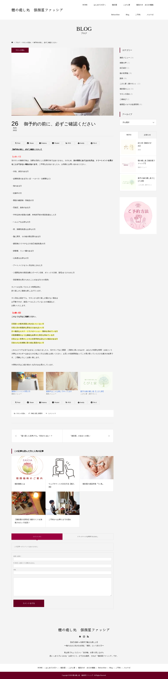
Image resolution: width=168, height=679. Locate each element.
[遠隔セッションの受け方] (27, 381)
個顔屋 (114, 5)
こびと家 (126, 5)
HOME (85, 5)
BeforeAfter (115, 15)
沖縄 (32, 413)
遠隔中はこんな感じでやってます (59, 391)
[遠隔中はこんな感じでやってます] (62, 381)
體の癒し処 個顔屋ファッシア (37, 9)
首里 (35, 413)
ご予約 (137, 15)
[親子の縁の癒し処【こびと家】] (96, 381)
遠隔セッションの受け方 (20, 391)
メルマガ (150, 15)
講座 (121, 78)
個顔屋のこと (125, 89)
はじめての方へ (100, 5)
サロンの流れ (20, 50)
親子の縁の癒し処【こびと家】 (92, 391)
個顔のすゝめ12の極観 (144, 5)
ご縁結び (123, 99)
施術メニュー (125, 58)
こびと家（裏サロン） (128, 84)
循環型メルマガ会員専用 (129, 104)
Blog (127, 15)
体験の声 (123, 63)
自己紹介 (123, 68)
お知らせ (147, 135)
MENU (128, 135)
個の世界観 (124, 73)
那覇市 (40, 413)
